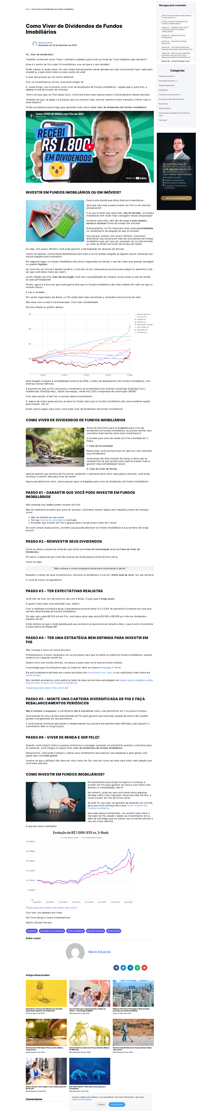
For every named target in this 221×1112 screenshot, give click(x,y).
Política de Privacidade (81, 1099)
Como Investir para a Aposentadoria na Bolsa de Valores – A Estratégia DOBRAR (87, 1010)
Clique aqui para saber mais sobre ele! (47, 687)
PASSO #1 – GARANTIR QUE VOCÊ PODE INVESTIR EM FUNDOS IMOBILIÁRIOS (175, 29)
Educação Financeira (167, 81)
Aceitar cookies (117, 1104)
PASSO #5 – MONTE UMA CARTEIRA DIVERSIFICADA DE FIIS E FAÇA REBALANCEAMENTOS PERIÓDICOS (176, 55)
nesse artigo (33, 675)
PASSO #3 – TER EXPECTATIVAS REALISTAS (174, 42)
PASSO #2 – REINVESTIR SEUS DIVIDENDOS (173, 36)
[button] (116, 968)
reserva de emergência (53, 520)
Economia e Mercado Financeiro (171, 99)
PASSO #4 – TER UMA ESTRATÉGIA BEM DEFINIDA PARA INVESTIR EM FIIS (177, 48)
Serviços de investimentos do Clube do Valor (174, 114)
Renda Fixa (163, 104)
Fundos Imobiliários (75, 931)
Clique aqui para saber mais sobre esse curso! (51, 907)
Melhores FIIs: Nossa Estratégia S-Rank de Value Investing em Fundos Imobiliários (131, 1010)
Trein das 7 (163, 120)
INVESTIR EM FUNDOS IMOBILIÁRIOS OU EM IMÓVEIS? (176, 17)
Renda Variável (113, 931)
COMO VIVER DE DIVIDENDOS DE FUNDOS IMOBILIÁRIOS (175, 23)
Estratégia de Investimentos (52, 931)
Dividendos (32, 931)
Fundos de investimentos (169, 95)
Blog (28, 9)
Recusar (101, 1104)
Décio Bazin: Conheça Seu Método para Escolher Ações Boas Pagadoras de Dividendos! (44, 1010)
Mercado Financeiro (95, 931)
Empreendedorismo (167, 85)
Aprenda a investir (166, 76)
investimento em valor (99, 672)
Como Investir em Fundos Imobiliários (55, 683)
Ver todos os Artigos (101, 957)
